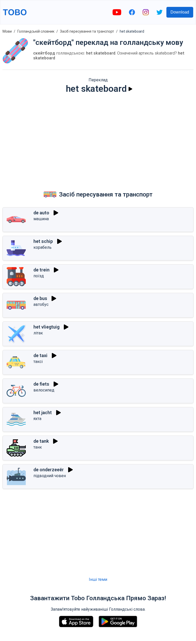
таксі (38, 361)
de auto (41, 212)
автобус (40, 304)
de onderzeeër (48, 469)
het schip (43, 241)
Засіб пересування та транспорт (87, 31)
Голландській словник (35, 31)
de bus (40, 298)
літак (38, 333)
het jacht (42, 412)
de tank (41, 441)
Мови (7, 31)
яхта (37, 418)
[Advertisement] (98, 137)
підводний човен (49, 475)
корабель (42, 247)
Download (179, 12)
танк (37, 447)
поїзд (38, 275)
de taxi (40, 355)
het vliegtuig (46, 327)
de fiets (41, 384)
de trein (41, 269)
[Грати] (130, 89)
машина (41, 218)
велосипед (43, 390)
